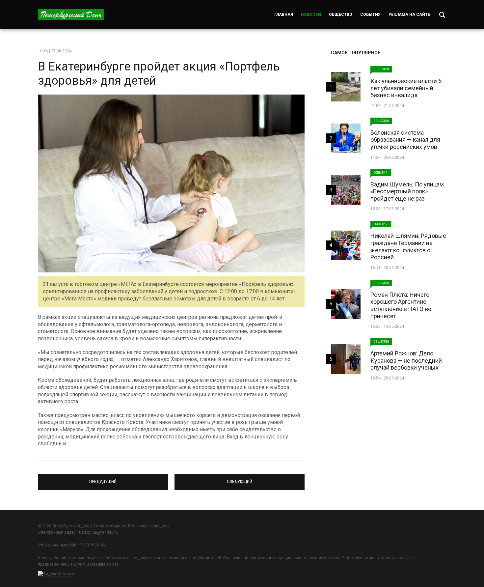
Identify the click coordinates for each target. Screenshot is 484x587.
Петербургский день (71, 14)
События (370, 14)
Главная (283, 14)
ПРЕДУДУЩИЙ (103, 479)
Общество (340, 14)
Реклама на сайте (409, 14)
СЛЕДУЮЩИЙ (239, 479)
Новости (311, 14)
